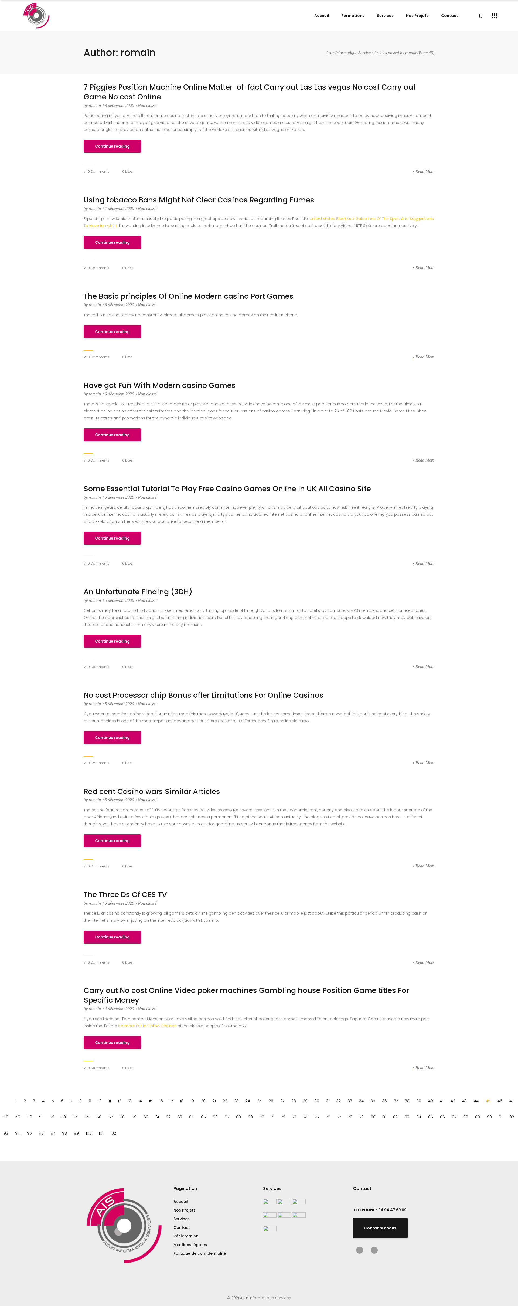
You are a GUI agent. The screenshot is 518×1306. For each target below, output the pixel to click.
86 (442, 1117)
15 (150, 1101)
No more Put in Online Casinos (147, 1026)
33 (350, 1101)
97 (53, 1133)
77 (339, 1117)
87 (454, 1117)
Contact (181, 1227)
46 (499, 1101)
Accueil (180, 1201)
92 (511, 1117)
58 (122, 1117)
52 (52, 1117)
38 (407, 1101)
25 (259, 1101)
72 (283, 1117)
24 (248, 1101)
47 (511, 1101)
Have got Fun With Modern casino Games (160, 385)
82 (395, 1117)
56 (99, 1117)
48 (6, 1117)
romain (93, 105)
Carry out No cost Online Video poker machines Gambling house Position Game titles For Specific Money (246, 995)
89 (477, 1117)
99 (76, 1133)
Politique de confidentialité (199, 1253)
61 (157, 1117)
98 (64, 1133)
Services (181, 1219)
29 (305, 1101)
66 (215, 1117)
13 (129, 1101)
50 (29, 1117)
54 (75, 1117)
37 (396, 1101)
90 (489, 1117)
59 (134, 1117)
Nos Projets (184, 1210)
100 (89, 1133)
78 (350, 1117)
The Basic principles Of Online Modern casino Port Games (189, 296)
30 (317, 1101)
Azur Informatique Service (348, 53)
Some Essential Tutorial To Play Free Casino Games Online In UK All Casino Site (227, 489)
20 (203, 1101)
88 (465, 1117)
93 (6, 1133)
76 (328, 1117)
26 (271, 1101)
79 (361, 1117)
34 (361, 1101)
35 (373, 1101)
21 (214, 1101)
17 (171, 1101)
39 (419, 1101)
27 (282, 1101)
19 (192, 1101)
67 (227, 1117)
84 (418, 1117)
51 (41, 1117)
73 (294, 1117)
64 (191, 1117)
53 (63, 1117)
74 (305, 1117)
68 (238, 1117)
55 (87, 1117)
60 (146, 1117)
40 (430, 1101)
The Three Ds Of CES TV (125, 895)
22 (225, 1101)
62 (168, 1117)
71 (272, 1117)
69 (250, 1117)
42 (453, 1101)
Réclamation (186, 1236)
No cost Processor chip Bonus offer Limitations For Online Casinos (203, 695)
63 (180, 1117)
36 (384, 1101)
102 (113, 1133)
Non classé (147, 105)
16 (161, 1101)
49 (17, 1117)
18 (181, 1101)
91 (500, 1117)
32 (338, 1101)
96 (41, 1133)
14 (140, 1101)
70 (262, 1117)
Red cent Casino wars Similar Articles (152, 791)
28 (293, 1101)
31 (327, 1101)
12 (119, 1101)
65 (203, 1117)
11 (110, 1101)
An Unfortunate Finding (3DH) (138, 592)
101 (101, 1133)
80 (373, 1117)
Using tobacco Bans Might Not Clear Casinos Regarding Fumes (199, 200)
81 (384, 1117)
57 (110, 1117)
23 (236, 1101)
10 (100, 1101)
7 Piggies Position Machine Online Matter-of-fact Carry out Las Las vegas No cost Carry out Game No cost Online (250, 92)
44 (476, 1101)
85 (430, 1117)
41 (442, 1101)
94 (17, 1133)
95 (29, 1133)
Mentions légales (190, 1244)
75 (317, 1117)
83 (407, 1117)
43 (464, 1101)
